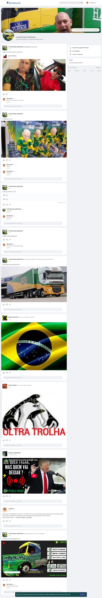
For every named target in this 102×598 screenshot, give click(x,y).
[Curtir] (5, 94)
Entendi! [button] (82, 594)
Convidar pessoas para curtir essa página (86, 30)
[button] (71, 2)
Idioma (99, 67)
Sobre (69, 70)
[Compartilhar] (10, 160)
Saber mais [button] (67, 594)
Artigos (84, 70)
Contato (92, 70)
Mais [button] (99, 70)
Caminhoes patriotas (25, 37)
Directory (77, 70)
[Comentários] (6, 94)
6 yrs (9, 49)
